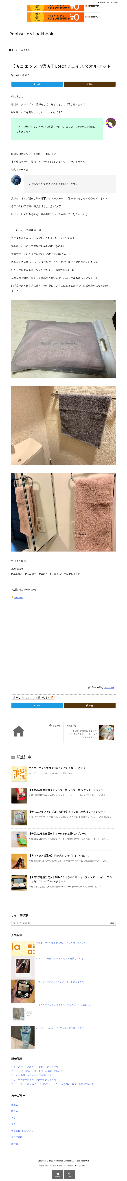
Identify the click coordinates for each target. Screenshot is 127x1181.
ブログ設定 (16, 1137)
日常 (13, 1117)
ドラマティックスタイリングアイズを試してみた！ (61, 981)
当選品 (27, 49)
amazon (18, 597)
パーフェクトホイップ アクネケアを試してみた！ (61, 1028)
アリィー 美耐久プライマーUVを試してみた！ (33, 1075)
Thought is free (80, 1166)
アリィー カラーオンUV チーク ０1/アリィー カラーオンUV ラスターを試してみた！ (52, 1083)
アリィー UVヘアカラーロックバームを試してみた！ (36, 1070)
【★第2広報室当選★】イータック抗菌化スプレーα (57, 833)
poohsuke (109, 687)
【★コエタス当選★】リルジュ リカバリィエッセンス (59, 855)
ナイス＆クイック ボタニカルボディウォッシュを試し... (63, 1004)
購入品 (14, 1111)
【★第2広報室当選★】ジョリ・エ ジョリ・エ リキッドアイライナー (67, 790)
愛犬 (13, 1124)
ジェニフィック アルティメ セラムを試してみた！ (60, 958)
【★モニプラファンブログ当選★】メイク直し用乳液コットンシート (67, 811)
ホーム (14, 49)
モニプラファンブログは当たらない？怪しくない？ (57, 768)
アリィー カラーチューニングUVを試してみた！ (34, 1079)
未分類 (14, 1143)
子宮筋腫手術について (22, 1130)
